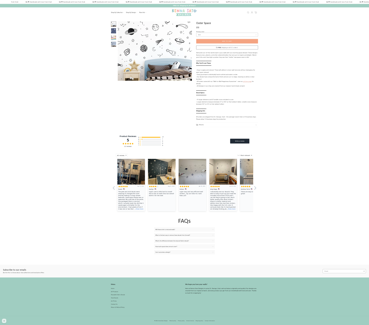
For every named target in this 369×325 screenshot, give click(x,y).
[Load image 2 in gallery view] (113, 30)
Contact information (210, 320)
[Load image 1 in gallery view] (113, 24)
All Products (114, 291)
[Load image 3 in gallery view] (113, 37)
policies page (247, 81)
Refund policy (173, 320)
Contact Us (114, 304)
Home (112, 288)
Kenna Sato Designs (163, 320)
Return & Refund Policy (118, 307)
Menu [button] (113, 284)
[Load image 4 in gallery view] (113, 44)
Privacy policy (181, 320)
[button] (117, 13)
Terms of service (190, 320)
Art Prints (114, 301)
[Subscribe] (364, 271)
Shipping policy (199, 320)
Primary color (200, 31)
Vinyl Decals (114, 298)
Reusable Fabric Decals (118, 294)
